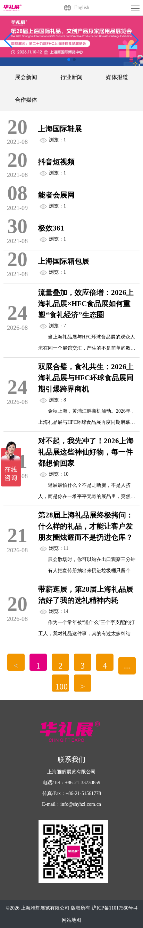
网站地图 (71, 920)
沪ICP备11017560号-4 (114, 908)
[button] (135, 40)
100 (61, 686)
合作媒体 (26, 100)
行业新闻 (71, 77)
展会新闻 (26, 77)
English (81, 7)
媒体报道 (117, 77)
